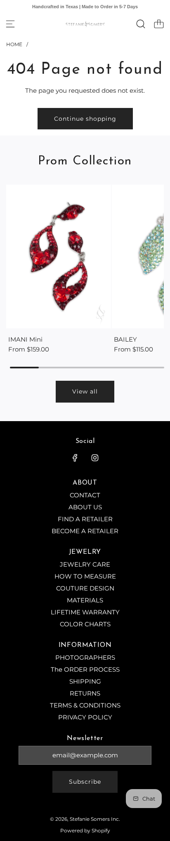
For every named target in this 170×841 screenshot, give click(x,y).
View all (85, 391)
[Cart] (159, 24)
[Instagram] (95, 458)
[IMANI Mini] (58, 256)
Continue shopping (85, 118)
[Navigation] (10, 24)
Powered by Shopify (85, 830)
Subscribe (85, 781)
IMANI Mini (25, 339)
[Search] (141, 24)
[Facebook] (75, 458)
